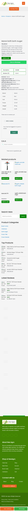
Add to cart (6, 58)
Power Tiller (4, 234)
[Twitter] (7, 435)
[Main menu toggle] (23, 3)
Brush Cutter (4, 226)
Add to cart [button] (5, 201)
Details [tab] (17, 70)
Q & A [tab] (16, 73)
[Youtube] (15, 435)
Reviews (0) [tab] (6, 73)
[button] (14, 9)
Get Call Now (7, 509)
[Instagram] (11, 435)
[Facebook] (3, 435)
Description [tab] (6, 70)
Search (23, 216)
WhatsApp (22, 509)
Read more (5, 178)
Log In (14, 132)
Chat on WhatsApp (15, 62)
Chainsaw (4, 229)
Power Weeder (5, 237)
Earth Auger (4, 231)
